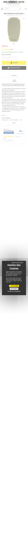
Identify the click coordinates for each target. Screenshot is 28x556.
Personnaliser (14, 289)
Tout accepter (14, 286)
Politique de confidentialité (14, 291)
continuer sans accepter (17, 262)
